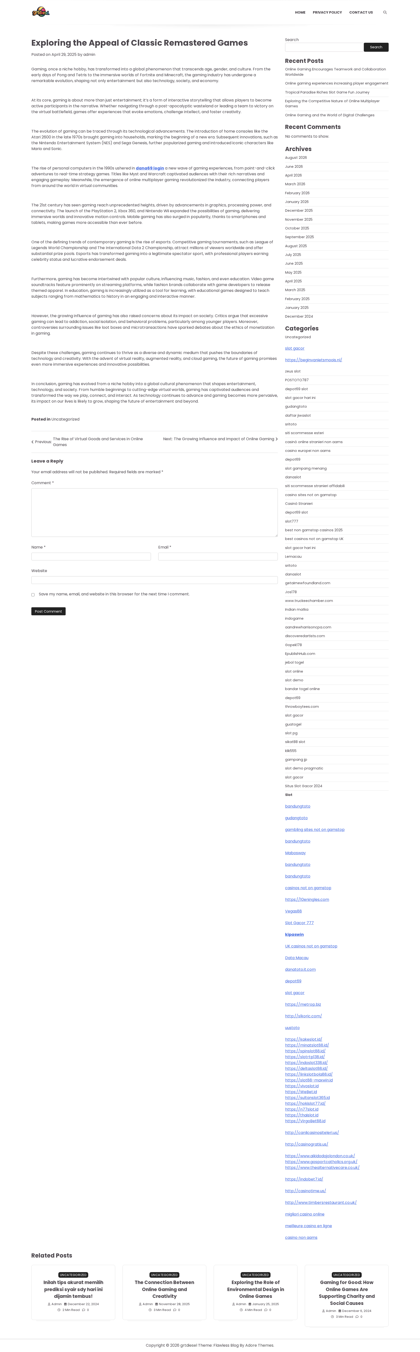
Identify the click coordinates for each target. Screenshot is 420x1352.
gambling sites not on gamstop (315, 829)
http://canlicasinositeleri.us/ (312, 1132)
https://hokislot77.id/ (305, 1103)
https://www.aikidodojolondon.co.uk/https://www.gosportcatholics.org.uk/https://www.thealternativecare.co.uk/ (322, 1161)
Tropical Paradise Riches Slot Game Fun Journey (327, 92)
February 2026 (297, 193)
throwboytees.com (302, 706)
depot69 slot (296, 389)
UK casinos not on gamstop (311, 946)
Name (38, 547)
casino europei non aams (308, 450)
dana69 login (150, 168)
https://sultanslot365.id (307, 1097)
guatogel (293, 724)
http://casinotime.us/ (305, 1191)
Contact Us (361, 12)
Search (292, 39)
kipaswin (294, 934)
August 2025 (296, 246)
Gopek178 (293, 644)
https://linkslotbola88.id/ (309, 1074)
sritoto (291, 424)
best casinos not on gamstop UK (314, 538)
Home (300, 12)
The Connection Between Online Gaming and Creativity (164, 1289)
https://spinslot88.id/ (305, 1051)
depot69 (292, 459)
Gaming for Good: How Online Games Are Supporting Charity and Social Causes (347, 1293)
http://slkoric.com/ (303, 1016)
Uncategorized (65, 419)
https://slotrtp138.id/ (305, 1057)
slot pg (291, 733)
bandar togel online (302, 688)
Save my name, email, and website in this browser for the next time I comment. (114, 594)
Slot (288, 794)
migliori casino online (304, 1214)
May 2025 (293, 272)
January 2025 (297, 307)
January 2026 (297, 201)
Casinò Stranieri (299, 503)
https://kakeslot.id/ (303, 1039)
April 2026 (293, 175)
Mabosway (295, 853)
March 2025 (295, 289)
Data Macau (296, 958)
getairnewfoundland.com (307, 583)
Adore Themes (259, 1345)
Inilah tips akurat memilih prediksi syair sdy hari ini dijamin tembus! (73, 1289)
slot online (294, 671)
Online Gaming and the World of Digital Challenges (330, 115)
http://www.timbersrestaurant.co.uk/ (321, 1202)
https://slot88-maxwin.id (309, 1080)
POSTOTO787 (297, 380)
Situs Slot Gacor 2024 (303, 786)
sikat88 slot (295, 741)
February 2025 (297, 298)
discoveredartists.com (305, 636)
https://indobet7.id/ (304, 1179)
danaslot (293, 477)
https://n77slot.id (301, 1109)
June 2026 (294, 166)
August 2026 (296, 157)
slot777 (291, 521)
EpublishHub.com (300, 653)
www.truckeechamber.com (309, 600)
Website (39, 571)
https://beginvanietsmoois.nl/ (313, 360)
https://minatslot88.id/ (307, 1045)
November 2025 (299, 219)
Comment (42, 483)
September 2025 (299, 237)
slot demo (294, 680)
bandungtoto (297, 806)
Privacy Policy (327, 12)
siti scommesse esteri (304, 433)
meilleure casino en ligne (308, 1226)
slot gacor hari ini (300, 397)
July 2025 (293, 254)
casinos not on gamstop (308, 888)
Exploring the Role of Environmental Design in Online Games (255, 1289)
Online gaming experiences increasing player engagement (336, 83)
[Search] (385, 12)
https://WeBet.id (301, 1092)
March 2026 (295, 184)
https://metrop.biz (303, 1004)
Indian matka (296, 609)
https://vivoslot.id (302, 1086)
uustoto (292, 1028)
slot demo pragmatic (304, 768)
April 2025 (293, 281)
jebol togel (294, 662)
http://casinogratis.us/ (306, 1144)
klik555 (291, 750)
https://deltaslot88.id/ (306, 1068)
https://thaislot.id (301, 1115)
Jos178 (291, 592)
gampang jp (296, 759)
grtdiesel (188, 1345)
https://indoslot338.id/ (306, 1062)
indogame (294, 618)
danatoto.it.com (300, 969)
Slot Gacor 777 (299, 923)
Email (164, 547)
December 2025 (299, 210)
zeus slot (293, 371)
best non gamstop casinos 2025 (314, 530)
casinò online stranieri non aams (314, 441)
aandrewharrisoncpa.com (308, 627)
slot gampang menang (306, 468)
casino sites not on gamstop (311, 494)
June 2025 (294, 263)
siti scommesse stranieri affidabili (315, 485)
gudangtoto (296, 406)
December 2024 (299, 316)
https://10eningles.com (307, 899)
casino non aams (301, 1237)
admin (89, 54)
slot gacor (295, 348)
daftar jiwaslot (298, 415)
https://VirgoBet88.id (305, 1121)
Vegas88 (293, 911)
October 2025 (297, 228)
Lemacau (293, 556)
